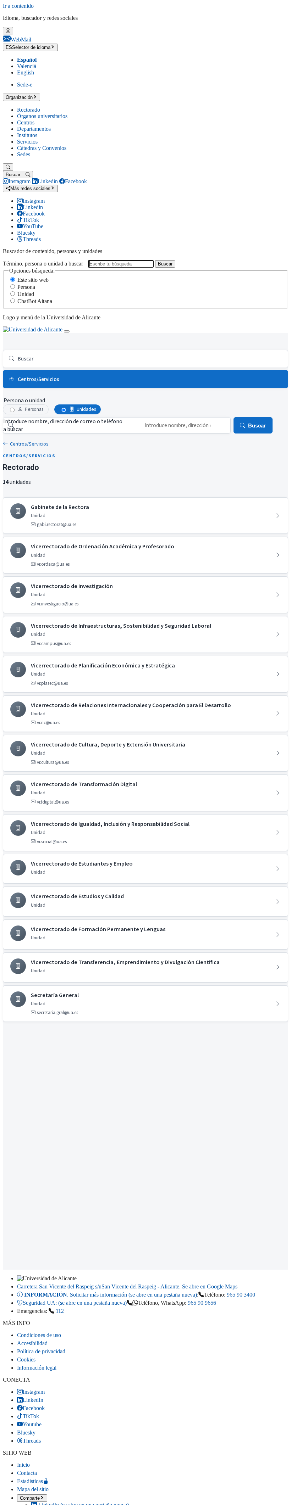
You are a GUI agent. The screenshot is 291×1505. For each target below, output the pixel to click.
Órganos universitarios (42, 116)
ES (28, 47)
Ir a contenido (18, 6)
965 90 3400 (241, 1295)
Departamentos (34, 129)
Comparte (30, 1498)
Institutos (27, 135)
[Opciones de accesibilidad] (8, 30)
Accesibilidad (32, 1343)
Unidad (25, 294)
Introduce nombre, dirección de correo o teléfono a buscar (62, 425)
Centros (25, 122)
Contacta (27, 1473)
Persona (26, 287)
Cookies (26, 1359)
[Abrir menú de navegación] (67, 331)
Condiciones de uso (39, 1335)
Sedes (23, 154)
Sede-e (24, 85)
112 (60, 1311)
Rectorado (28, 110)
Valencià (26, 66)
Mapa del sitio (33, 1489)
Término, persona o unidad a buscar (43, 264)
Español (27, 60)
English (25, 72)
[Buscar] (8, 167)
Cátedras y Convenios (41, 148)
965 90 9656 (202, 1303)
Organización (19, 97)
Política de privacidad (41, 1351)
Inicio (23, 1465)
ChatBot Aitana (34, 301)
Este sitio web (33, 280)
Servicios (27, 142)
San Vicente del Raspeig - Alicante (127, 1286)
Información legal (36, 1368)
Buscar (165, 264)
